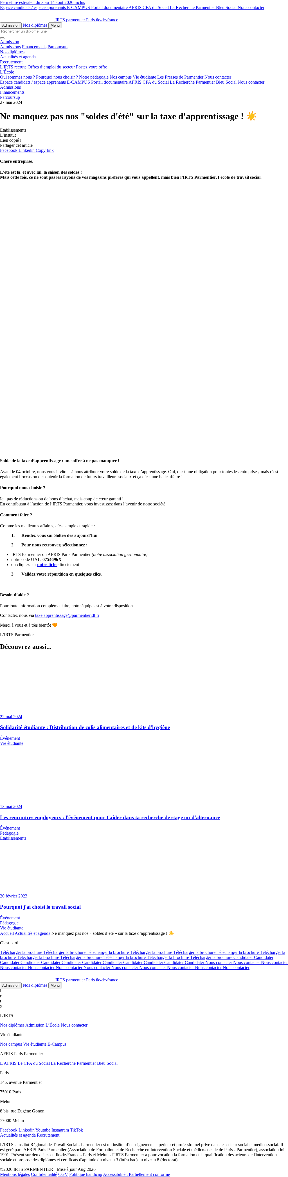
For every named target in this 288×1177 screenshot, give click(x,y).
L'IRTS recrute (13, 67)
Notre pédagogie (94, 77)
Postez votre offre (91, 67)
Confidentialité (44, 1174)
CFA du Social (156, 7)
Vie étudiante (144, 77)
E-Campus (57, 1044)
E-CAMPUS (79, 7)
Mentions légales (15, 1174)
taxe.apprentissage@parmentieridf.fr (67, 615)
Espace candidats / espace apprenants (33, 7)
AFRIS (136, 7)
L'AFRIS (8, 1063)
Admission (10, 25)
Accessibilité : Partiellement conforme (136, 1174)
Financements (34, 46)
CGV (63, 1174)
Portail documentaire (110, 7)
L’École (53, 1025)
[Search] (2, 38)
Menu (55, 25)
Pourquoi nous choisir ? (57, 77)
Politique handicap (85, 1174)
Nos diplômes (35, 25)
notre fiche (47, 564)
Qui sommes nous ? (17, 77)
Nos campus (121, 77)
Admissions (10, 46)
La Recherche (183, 7)
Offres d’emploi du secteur (51, 67)
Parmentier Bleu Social (217, 7)
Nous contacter (251, 7)
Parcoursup (58, 46)
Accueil (7, 933)
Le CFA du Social (34, 1063)
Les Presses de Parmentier (180, 77)
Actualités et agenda (32, 933)
